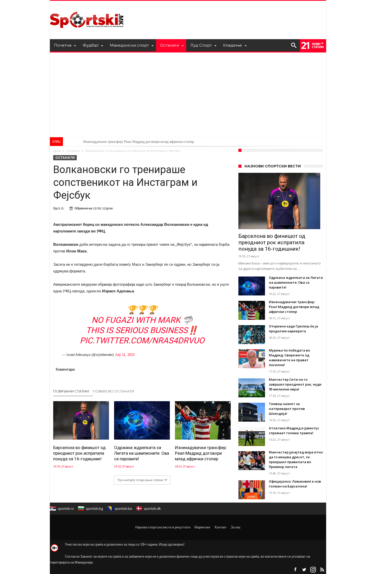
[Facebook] (295, 570)
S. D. (61, 208)
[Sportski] (87, 8)
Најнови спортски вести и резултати (162, 527)
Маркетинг (202, 527)
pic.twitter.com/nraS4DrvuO (142, 340)
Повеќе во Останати (113, 391)
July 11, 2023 (125, 355)
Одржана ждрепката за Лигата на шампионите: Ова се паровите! (141, 453)
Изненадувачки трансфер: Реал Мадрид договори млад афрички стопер (138, 142)
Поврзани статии (71, 391)
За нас (236, 527)
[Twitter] (304, 570)
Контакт (221, 527)
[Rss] (322, 570)
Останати (73, 151)
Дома (57, 151)
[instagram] (313, 570)
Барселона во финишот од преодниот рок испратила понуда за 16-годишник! (79, 453)
